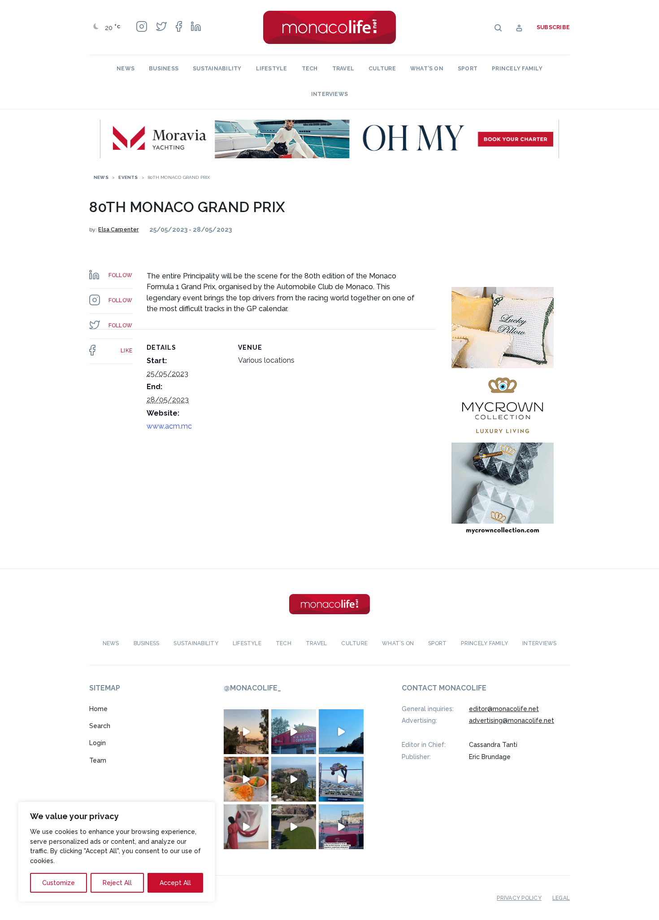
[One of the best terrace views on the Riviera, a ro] (246, 779)
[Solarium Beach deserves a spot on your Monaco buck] (341, 731)
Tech (310, 68)
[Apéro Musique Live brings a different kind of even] (293, 731)
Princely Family (517, 68)
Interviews (329, 94)
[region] (116, 852)
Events (128, 177)
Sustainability (217, 68)
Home (98, 708)
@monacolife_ (252, 688)
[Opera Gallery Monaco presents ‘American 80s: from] (246, 826)
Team (97, 760)
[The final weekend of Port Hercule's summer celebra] (341, 826)
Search (99, 725)
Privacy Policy (519, 898)
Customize (58, 882)
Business (163, 68)
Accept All (175, 882)
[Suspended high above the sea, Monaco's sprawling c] (293, 779)
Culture (382, 68)
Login (97, 742)
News (125, 68)
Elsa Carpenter (118, 229)
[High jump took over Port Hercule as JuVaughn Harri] (341, 779)
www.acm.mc (169, 426)
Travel (343, 68)
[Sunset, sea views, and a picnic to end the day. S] (246, 731)
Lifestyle (271, 68)
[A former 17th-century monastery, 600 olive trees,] (293, 826)
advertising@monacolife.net (511, 720)
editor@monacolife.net (504, 708)
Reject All (117, 882)
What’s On (426, 68)
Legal (561, 898)
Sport (467, 68)
